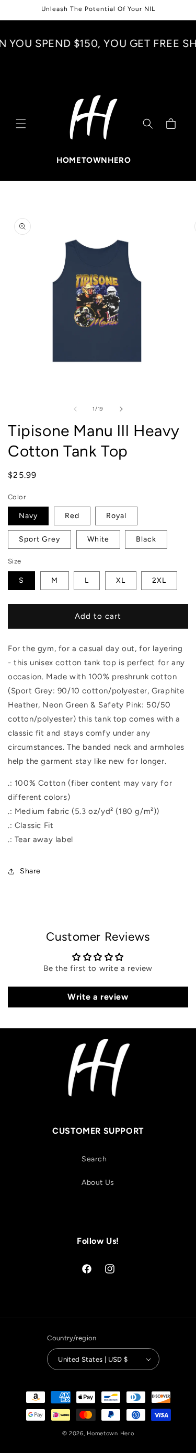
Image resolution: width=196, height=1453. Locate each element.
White (98, 539)
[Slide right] (121, 409)
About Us (98, 1182)
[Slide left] (75, 409)
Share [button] (30, 871)
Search (94, 1159)
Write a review (97, 997)
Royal (116, 515)
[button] (20, 123)
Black (146, 539)
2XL (159, 580)
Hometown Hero (110, 1433)
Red (72, 515)
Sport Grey (39, 539)
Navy (28, 515)
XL (120, 580)
